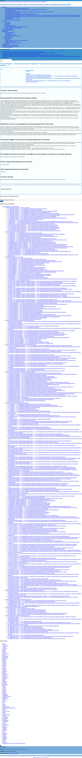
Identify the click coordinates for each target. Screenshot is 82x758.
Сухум (4, 722)
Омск (4, 699)
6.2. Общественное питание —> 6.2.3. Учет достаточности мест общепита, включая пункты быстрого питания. (32, 391)
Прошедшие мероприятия (8, 30)
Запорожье (5, 671)
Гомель (4, 661)
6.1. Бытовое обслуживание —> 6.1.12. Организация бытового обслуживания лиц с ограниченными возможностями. (33, 384)
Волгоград (5, 658)
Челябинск (5, 737)
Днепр (4, 666)
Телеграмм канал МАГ (10, 32)
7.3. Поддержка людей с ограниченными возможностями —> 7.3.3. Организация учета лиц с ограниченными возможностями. (35, 433)
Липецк (4, 687)
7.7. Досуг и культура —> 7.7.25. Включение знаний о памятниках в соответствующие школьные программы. (32, 558)
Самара (4, 713)
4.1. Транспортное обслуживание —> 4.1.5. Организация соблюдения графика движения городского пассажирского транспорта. (36, 332)
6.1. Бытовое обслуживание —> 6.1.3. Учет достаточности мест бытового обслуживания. (27, 375)
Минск (4, 690)
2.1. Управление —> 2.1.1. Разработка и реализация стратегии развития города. (25, 232)
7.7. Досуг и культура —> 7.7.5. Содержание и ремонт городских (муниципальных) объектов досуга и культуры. (32, 529)
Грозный (4, 665)
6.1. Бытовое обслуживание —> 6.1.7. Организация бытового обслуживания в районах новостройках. (30, 379)
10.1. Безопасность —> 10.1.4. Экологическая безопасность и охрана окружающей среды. (27, 612)
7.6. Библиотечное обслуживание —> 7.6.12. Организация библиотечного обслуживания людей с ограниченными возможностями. (36, 520)
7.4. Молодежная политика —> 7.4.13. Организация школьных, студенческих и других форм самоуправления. (32, 487)
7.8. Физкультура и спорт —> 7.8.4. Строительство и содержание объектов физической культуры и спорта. (31, 573)
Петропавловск (6, 706)
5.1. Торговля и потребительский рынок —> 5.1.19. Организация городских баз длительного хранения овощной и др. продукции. (36, 370)
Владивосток (5, 656)
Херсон (4, 735)
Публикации (5, 31)
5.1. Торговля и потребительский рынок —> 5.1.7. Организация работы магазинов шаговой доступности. (31, 354)
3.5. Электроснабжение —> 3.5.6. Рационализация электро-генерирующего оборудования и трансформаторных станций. (34, 308)
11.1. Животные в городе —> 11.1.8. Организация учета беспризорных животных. (26, 628)
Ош (3, 703)
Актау (4, 643)
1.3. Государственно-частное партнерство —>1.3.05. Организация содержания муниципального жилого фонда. (32, 229)
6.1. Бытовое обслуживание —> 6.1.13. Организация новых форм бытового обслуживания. (28, 385)
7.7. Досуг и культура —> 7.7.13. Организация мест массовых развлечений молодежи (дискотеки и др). (30, 539)
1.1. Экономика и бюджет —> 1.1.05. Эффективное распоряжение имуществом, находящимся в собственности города (33, 213)
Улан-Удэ (5, 728)
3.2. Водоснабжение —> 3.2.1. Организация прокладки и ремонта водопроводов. (25, 263)
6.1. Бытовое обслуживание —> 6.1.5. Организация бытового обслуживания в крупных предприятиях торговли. (32, 377)
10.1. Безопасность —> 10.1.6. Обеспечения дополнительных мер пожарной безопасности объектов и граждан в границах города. (36, 614)
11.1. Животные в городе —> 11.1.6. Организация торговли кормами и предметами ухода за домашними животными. (33, 625)
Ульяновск (5, 729)
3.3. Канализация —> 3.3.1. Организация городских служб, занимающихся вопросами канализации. (30, 274)
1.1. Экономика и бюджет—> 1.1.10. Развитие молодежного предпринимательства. (26, 219)
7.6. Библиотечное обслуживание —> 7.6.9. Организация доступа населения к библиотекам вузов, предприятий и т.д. (33, 515)
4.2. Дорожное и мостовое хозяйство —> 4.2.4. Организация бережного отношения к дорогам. (28, 342)
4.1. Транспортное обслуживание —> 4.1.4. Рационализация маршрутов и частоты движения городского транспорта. (33, 331)
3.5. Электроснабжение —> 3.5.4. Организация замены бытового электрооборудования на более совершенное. (32, 306)
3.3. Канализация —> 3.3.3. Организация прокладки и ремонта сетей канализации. (26, 276)
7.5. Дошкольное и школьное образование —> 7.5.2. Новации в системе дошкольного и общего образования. (31, 500)
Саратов (4, 715)
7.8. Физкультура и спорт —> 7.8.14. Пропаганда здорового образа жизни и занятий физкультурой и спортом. (32, 587)
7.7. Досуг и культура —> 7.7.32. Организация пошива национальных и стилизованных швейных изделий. (31, 568)
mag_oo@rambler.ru (14, 753)
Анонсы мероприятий (7, 28)
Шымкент (5, 738)
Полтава (4, 708)
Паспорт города (8, 38)
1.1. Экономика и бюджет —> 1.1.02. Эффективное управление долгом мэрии (25, 209)
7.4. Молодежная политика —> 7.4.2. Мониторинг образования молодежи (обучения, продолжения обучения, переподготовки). (36, 471)
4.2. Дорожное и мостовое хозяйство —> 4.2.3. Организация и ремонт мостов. (25, 340)
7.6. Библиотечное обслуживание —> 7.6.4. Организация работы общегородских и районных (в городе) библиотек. (33, 509)
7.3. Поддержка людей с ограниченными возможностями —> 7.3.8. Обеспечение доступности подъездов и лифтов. (33, 442)
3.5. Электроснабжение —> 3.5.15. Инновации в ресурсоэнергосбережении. (24, 319)
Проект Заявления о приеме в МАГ (13, 19)
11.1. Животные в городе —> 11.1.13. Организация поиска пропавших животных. (26, 635)
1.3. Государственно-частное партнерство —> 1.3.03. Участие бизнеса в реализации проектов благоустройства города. (34, 227)
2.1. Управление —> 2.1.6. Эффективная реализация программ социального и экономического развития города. (32, 238)
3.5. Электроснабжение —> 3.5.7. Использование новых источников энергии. (25, 309)
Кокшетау (5, 681)
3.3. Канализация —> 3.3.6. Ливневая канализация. (19, 279)
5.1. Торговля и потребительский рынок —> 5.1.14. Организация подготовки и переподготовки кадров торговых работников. (35, 363)
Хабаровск (5, 733)
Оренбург (5, 700)
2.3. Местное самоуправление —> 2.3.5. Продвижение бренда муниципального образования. (28, 253)
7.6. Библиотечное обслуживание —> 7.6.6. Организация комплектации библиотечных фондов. (29, 512)
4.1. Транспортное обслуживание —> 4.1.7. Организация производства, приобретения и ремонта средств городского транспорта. (36, 335)
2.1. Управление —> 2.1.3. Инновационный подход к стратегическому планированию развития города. (30, 235)
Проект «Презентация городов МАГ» (13, 42)
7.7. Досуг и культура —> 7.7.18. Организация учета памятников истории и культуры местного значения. (31, 546)
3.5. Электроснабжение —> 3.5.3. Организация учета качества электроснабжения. (26, 305)
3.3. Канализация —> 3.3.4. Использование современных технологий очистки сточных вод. (28, 277)
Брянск (4, 654)
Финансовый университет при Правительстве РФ (16, 26)
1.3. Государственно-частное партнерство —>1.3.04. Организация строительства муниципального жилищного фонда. (33, 228)
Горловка (5, 663)
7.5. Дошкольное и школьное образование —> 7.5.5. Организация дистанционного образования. (29, 504)
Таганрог (5, 723)
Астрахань (5, 648)
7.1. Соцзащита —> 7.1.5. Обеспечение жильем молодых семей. (22, 408)
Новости (4, 20)
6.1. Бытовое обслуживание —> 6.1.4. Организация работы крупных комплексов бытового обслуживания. (31, 376)
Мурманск (5, 694)
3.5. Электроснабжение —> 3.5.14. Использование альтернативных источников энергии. (27, 317)
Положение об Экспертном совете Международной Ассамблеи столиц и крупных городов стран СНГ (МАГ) (29, 11)
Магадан (4, 689)
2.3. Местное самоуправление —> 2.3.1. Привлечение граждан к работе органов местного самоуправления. (31, 248)
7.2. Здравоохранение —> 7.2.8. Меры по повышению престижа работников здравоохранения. (28, 427)
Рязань (4, 712)
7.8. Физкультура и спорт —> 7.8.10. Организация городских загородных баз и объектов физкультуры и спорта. (32, 582)
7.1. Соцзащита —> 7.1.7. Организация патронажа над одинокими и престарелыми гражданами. (29, 410)
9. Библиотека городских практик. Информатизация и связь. (18, 599)
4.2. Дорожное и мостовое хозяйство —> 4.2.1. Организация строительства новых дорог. (27, 338)
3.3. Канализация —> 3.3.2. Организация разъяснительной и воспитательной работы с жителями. (29, 275)
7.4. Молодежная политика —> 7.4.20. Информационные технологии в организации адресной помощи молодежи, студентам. (35, 498)
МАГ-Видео (7, 39)
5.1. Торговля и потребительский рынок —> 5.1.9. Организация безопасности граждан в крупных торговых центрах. (33, 356)
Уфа (3, 731)
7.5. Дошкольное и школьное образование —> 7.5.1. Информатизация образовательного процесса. (29, 499)
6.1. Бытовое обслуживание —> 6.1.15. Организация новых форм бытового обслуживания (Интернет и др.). (31, 388)
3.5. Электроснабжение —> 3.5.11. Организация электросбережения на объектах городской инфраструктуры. (32, 314)
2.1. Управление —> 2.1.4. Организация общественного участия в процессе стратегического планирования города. (33, 236)
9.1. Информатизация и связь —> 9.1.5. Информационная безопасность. (23, 606)
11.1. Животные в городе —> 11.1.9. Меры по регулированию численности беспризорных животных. (30, 629)
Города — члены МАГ (7, 37)
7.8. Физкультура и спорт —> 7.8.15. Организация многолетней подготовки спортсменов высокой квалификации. (33, 589)
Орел (4, 702)
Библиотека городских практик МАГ (11, 46)
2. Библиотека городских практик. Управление (15, 231)
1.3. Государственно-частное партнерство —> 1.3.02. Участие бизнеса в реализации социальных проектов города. (33, 225)
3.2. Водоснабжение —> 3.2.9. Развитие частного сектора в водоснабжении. (24, 273)
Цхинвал (4, 736)
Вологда (4, 659)
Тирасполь (5, 727)
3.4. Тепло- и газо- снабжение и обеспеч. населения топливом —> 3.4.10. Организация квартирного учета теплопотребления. (35, 282)
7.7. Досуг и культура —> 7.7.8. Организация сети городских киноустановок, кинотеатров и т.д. (29, 532)
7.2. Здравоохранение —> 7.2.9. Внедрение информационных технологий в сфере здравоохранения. (30, 428)
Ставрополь (5, 721)
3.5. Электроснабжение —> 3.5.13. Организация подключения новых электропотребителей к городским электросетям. (34, 316)
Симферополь (6, 720)
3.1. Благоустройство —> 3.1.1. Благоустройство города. (20, 258)
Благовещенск (6, 653)
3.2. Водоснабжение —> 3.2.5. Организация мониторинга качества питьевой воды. (26, 268)
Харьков (4, 734)
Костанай (5, 682)
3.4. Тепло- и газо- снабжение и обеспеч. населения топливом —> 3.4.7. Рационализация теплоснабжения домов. (32, 299)
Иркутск (4, 673)
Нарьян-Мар (5, 695)
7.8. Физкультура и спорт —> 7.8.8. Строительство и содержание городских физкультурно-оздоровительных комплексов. (34, 579)
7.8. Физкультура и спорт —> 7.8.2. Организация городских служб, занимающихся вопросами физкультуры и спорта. (33, 570)
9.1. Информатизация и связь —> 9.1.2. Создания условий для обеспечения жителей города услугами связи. (31, 601)
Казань (4, 675)
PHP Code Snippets (36, 757)
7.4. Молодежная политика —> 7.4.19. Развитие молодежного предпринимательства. (26, 497)
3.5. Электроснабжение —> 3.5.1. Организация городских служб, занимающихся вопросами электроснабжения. (32, 302)
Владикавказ (5, 657)
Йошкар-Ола (5, 674)
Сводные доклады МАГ (10, 34)
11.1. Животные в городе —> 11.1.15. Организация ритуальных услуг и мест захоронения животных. (30, 637)
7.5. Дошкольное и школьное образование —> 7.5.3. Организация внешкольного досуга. (27, 501)
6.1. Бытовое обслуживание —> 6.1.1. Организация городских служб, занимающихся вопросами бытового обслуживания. (34, 373)
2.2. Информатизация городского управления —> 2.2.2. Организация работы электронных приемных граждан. (32, 243)
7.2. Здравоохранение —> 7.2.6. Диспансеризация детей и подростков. (23, 423)
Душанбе (5, 668)
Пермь (4, 705)
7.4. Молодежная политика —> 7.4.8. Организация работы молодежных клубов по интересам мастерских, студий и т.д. (34, 479)
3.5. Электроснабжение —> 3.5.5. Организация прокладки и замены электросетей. (26, 307)
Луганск (4, 688)
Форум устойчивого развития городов (13, 27)
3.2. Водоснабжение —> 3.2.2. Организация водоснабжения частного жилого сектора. (26, 265)
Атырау (4, 649)
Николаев (5, 697)
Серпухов (5, 719)
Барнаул (4, 650)
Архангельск (5, 645)
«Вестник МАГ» (8, 33)
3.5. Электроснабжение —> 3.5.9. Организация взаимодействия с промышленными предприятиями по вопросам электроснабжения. (37, 312)
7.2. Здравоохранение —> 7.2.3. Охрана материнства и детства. (21, 420)
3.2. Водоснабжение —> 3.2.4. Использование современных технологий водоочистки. (27, 267)
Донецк (4, 667)
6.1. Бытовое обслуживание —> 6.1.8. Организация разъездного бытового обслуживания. (27, 381)
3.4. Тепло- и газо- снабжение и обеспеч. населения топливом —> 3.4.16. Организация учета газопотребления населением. (35, 290)
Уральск (4, 730)
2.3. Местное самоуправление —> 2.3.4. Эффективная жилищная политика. (24, 252)
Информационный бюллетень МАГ (13, 35)
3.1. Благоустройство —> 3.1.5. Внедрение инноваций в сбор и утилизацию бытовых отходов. (28, 262)
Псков (4, 710)
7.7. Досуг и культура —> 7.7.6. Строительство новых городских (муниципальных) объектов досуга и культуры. (32, 530)
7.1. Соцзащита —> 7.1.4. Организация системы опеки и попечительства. (24, 407)
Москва (4, 692)
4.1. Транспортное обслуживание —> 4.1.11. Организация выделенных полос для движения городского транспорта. (33, 325)
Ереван (4, 669)
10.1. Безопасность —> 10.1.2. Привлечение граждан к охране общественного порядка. (27, 609)
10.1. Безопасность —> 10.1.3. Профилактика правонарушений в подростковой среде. (26, 610)
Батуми (4, 651)
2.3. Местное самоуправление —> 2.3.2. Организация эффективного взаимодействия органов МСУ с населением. (33, 250)
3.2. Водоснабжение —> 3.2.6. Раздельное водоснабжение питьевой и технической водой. (27, 269)
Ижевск (4, 672)
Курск (4, 686)
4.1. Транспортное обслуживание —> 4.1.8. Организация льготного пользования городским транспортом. (31, 336)
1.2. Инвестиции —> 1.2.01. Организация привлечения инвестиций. (23, 220)
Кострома (5, 683)
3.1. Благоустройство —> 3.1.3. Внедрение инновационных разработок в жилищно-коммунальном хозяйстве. (32, 260)
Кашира (4, 679)
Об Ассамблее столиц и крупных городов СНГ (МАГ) (17, 8)
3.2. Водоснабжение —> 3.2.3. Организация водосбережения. (21, 266)
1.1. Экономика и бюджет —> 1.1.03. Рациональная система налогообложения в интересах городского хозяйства (32, 211)
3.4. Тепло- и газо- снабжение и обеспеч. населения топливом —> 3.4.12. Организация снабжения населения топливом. (34, 284)
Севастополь (5, 717)
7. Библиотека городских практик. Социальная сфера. (38, 74)
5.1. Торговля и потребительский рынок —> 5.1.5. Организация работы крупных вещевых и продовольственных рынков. (34, 351)
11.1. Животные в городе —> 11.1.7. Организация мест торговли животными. (25, 627)
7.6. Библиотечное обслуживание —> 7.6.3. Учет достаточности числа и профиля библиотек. (28, 508)
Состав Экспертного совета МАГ (12, 12)
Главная (4, 7)
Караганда (5, 677)
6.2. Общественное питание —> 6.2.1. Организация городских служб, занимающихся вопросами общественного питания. (34, 389)
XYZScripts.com (46, 757)
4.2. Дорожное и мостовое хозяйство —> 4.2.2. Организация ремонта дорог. (24, 339)
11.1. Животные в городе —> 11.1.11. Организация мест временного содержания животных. (28, 631)
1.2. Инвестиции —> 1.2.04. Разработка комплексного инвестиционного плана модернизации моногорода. (31, 223)
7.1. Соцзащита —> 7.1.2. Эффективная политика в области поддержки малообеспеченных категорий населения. (32, 405)
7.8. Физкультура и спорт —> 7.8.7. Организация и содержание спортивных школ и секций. (28, 578)
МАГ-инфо (7, 22)
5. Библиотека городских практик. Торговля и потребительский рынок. (20, 344)
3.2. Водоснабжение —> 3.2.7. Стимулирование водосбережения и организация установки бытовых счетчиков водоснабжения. (36, 270)
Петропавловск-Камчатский (9, 707)
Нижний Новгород (7, 696)
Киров (4, 680)
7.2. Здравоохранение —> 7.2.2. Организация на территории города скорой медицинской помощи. (29, 419)
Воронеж (5, 660)
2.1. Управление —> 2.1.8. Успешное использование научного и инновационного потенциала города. (30, 240)
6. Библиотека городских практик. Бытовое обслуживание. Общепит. (20, 371)
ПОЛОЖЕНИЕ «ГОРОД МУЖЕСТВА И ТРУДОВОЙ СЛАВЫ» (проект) (21, 14)
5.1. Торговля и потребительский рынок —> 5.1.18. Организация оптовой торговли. (26, 369)
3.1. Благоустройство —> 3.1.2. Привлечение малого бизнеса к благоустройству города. (27, 259)
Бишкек (4, 652)
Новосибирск (5, 698)
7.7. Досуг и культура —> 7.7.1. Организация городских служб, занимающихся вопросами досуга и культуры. (32, 524)
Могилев (4, 691)
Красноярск (5, 684)
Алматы (4, 644)
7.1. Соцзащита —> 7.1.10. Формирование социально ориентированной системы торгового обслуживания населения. (33, 415)
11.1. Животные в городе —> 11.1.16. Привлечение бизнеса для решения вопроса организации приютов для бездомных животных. (36, 638)
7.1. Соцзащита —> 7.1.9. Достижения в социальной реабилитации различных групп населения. (29, 414)
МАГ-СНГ (7, 24)
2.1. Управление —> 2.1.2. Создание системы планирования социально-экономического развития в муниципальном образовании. (36, 234)
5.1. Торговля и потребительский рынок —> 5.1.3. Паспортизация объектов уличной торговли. (28, 348)
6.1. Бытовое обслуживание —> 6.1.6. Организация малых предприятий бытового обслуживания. (29, 378)
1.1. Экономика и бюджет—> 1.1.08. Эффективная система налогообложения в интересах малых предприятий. (32, 216)
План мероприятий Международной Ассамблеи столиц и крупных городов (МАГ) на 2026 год (26, 9)
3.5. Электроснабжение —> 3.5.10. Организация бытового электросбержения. (25, 313)
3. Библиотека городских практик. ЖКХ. (14, 257)
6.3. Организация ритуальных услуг (15, 401)
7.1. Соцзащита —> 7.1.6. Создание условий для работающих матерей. (23, 409)
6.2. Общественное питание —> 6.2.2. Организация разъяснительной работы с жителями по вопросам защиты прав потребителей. (36, 390)
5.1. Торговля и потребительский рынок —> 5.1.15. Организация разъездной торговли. (27, 365)
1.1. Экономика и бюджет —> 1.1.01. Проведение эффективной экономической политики (27, 208)
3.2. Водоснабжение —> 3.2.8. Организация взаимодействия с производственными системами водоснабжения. (32, 271)
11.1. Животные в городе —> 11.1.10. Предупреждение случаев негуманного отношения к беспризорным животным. (33, 630)
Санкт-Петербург (6, 714)
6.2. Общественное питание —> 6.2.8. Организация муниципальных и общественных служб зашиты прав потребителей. (34, 398)
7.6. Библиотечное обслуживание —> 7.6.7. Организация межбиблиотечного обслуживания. (28, 513)
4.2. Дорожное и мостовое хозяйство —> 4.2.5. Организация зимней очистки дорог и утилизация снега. (30, 343)
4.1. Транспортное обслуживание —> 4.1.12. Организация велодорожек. (23, 327)
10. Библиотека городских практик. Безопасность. (16, 607)
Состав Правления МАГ (10, 10)
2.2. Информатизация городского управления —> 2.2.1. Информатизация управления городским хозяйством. (32, 242)
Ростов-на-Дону (6, 711)
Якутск (4, 741)
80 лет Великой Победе (10, 25)
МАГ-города (8, 23)
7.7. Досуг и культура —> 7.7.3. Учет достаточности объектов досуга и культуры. (25, 527)
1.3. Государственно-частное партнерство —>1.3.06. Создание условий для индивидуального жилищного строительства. (34, 230)
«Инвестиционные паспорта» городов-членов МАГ (16, 40)
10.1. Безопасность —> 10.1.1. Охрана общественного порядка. (21, 608)
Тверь (4, 726)
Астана (4, 646)
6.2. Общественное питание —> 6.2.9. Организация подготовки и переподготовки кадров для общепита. (31, 399)
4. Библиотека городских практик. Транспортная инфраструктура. (19, 320)
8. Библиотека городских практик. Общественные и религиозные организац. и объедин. (24, 590)
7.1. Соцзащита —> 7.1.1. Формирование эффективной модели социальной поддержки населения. (29, 404)
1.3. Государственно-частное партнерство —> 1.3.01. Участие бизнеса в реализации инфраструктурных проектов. (33, 224)
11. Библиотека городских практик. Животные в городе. (17, 615)
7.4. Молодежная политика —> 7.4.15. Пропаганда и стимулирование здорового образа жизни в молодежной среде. (33, 490)
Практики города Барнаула (32, 81)
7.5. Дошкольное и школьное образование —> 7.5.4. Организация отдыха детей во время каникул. (29, 502)
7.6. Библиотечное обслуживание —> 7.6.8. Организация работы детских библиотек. (26, 514)
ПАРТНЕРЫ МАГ (9, 18)
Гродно (4, 664)
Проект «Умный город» (10, 41)
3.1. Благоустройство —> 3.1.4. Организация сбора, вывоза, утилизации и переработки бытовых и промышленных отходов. (35, 261)
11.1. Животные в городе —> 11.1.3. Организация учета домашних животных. (25, 621)
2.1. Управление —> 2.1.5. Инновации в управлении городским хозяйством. (24, 237)
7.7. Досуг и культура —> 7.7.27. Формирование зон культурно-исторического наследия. (27, 560)
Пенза (4, 704)
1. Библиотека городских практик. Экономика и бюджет (17, 207)
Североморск (5, 718)
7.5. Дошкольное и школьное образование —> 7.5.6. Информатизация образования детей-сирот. (29, 505)
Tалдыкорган (5, 725)
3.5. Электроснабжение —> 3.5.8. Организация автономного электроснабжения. (25, 311)
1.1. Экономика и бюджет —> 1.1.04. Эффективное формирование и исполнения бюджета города (29, 212)
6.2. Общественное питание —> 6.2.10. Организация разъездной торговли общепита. (26, 400)
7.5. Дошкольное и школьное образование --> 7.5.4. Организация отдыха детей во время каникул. (48, 80)
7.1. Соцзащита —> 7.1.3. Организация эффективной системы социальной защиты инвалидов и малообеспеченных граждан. (35, 406)
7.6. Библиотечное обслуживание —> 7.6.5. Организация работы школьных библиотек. (27, 510)
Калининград (5, 676)
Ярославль (5, 742)
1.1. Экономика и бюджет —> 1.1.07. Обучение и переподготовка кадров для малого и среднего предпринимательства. (34, 215)
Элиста (4, 740)
